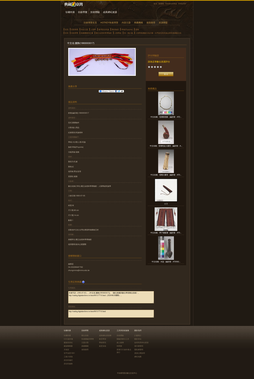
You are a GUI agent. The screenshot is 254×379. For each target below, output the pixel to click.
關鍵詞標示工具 (123, 339)
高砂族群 (115, 29)
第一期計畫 (128, 33)
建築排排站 (68, 342)
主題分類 (84, 342)
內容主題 (126, 22)
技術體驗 (95, 12)
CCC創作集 (68, 339)
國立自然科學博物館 (104, 33)
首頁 (155, 3)
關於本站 (137, 339)
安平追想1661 (69, 353)
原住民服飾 (68, 363)
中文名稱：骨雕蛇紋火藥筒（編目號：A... (166, 145)
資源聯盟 (163, 22)
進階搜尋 (150, 22)
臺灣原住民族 (103, 29)
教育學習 (102, 339)
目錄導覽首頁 (90, 22)
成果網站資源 (110, 12)
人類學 (93, 29)
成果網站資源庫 (105, 335)
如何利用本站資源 (141, 342)
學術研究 (102, 342)
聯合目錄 (84, 335)
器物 (137, 29)
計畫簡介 (137, 335)
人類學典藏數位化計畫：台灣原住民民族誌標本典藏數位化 (158, 33)
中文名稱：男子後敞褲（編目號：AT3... (166, 232)
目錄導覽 (82, 12)
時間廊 (119, 346)
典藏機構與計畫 (87, 33)
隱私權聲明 (138, 349)
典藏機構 (138, 22)
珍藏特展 (70, 12)
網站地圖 (137, 356)
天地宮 (66, 349)
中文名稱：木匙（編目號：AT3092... (166, 261)
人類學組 (117, 33)
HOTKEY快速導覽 (109, 22)
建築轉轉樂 (68, 346)
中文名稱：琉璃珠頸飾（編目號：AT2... (166, 117)
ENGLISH (182, 3)
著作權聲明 (138, 346)
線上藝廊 (120, 342)
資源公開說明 (139, 353)
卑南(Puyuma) (127, 29)
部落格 (161, 3)
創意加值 (102, 346)
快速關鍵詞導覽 (87, 339)
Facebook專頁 (171, 3)
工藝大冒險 (68, 356)
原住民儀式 (68, 360)
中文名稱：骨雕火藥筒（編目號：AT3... (166, 174)
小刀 (166, 203)
